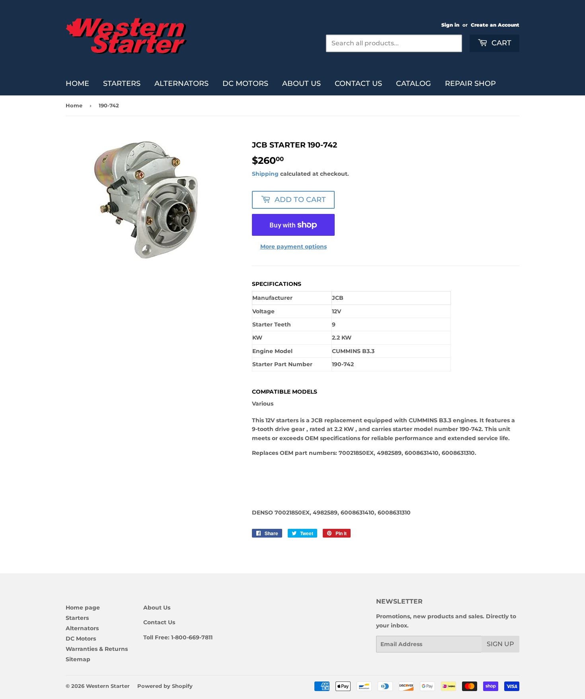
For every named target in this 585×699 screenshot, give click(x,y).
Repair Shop (470, 83)
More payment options (293, 246)
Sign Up (500, 644)
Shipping (265, 173)
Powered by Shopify (165, 686)
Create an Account (495, 25)
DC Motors (245, 83)
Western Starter (108, 686)
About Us (301, 83)
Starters (121, 83)
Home (77, 83)
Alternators (181, 83)
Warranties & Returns (97, 648)
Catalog (413, 83)
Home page (83, 607)
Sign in (450, 25)
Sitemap (78, 659)
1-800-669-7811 (192, 637)
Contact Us (358, 83)
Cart (500, 43)
